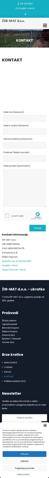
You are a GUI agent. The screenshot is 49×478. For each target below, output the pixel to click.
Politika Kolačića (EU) (15, 381)
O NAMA (8, 367)
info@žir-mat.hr (10, 265)
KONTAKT (9, 376)
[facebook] (25, 14)
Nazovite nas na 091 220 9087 (17, 261)
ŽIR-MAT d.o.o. (13, 20)
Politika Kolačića (23, 474)
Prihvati (24, 454)
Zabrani (24, 461)
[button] (45, 425)
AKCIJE (7, 371)
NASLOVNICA (10, 362)
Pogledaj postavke (24, 468)
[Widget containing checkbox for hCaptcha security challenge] (23, 216)
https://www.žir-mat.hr (14, 269)
